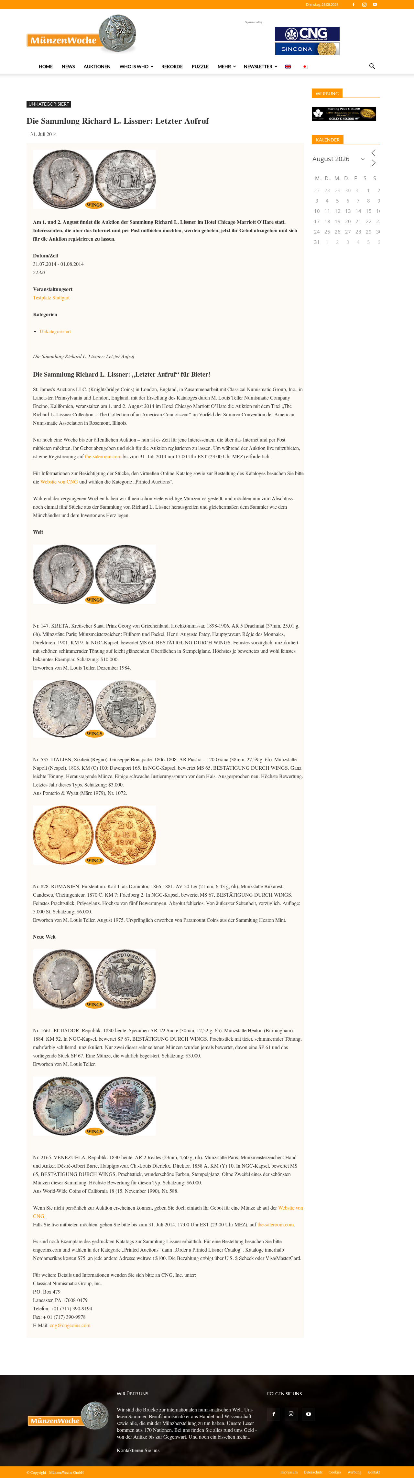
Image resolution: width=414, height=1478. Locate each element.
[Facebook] (353, 4)
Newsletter (258, 66)
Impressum (289, 1471)
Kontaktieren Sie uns (138, 1450)
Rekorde (172, 66)
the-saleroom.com (103, 456)
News (68, 66)
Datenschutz (313, 1471)
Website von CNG (59, 481)
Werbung (354, 1471)
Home (46, 66)
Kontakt (373, 1471)
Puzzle (200, 66)
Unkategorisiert (48, 104)
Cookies (335, 1471)
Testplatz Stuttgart (51, 297)
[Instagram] (364, 4)
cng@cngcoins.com (70, 1325)
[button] (372, 66)
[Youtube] (375, 4)
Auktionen (97, 66)
